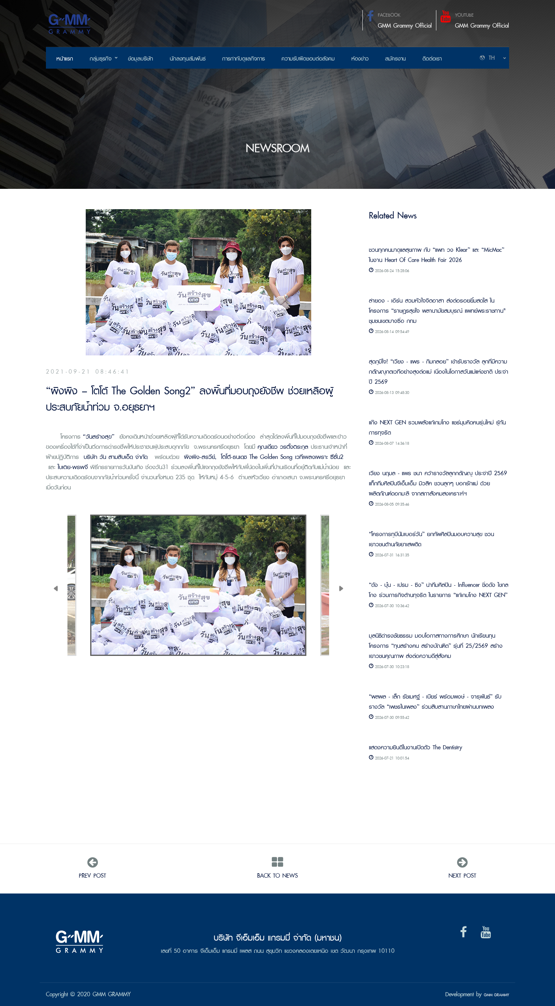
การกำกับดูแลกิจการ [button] (243, 58)
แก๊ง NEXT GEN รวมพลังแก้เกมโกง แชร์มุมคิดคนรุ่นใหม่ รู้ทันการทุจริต (437, 427)
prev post (92, 875)
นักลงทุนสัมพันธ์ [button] (188, 58)
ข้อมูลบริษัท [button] (140, 58)
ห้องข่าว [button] (360, 58)
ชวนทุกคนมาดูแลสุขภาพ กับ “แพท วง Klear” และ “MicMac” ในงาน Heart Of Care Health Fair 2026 (436, 254)
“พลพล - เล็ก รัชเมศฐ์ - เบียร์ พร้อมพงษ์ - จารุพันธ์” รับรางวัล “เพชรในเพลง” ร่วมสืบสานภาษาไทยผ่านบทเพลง (435, 701)
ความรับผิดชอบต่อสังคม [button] (308, 58)
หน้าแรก (64, 58)
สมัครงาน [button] (395, 58)
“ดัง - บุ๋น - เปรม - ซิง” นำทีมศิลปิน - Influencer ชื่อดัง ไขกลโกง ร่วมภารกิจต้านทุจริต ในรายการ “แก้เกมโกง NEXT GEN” (438, 590)
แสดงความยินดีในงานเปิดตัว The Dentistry (415, 747)
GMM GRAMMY (496, 994)
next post (462, 875)
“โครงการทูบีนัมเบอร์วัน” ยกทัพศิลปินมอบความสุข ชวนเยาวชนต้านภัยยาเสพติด (431, 539)
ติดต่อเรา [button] (432, 58)
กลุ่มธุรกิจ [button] (100, 58)
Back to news (277, 875)
